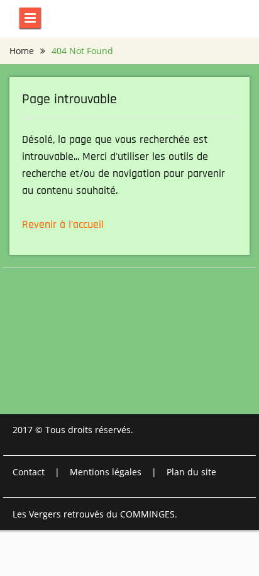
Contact (29, 472)
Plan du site (191, 472)
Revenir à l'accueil (63, 224)
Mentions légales (105, 472)
